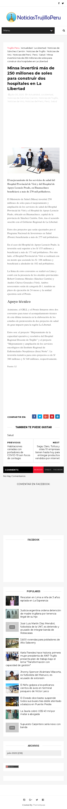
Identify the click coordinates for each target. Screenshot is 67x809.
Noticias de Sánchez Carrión (23, 98)
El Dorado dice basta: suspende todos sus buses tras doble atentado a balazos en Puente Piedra (40, 701)
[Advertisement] (33, 126)
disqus (48, 470)
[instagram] (24, 800)
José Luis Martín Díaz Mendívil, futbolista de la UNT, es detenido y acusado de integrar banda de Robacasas (39, 628)
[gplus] (30, 800)
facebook (58, 470)
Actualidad (27, 48)
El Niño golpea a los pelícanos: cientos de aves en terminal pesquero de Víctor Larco (37, 688)
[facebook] (58, 3)
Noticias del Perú (22, 54)
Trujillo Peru (13, 48)
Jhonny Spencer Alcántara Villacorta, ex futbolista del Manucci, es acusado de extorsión (40, 675)
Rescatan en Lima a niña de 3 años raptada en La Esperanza (40, 599)
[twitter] (63, 3)
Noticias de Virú (16, 101)
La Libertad (40, 48)
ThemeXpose (39, 805)
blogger (38, 470)
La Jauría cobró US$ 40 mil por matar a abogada (37, 713)
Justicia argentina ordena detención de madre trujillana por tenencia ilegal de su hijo (40, 613)
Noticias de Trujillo (36, 51)
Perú (35, 54)
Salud (42, 54)
